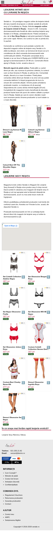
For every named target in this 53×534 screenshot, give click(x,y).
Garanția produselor (13, 501)
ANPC (7, 517)
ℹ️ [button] (23, 130)
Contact (8, 504)
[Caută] (44, 2)
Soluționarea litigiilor (13, 520)
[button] (22, 106)
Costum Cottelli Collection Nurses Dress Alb (38, 349)
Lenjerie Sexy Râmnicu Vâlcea (14, 435)
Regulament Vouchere (13, 495)
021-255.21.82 (16, 451)
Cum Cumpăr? (11, 473)
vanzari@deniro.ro (17, 453)
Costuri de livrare (11, 479)
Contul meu (9, 514)
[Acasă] (28, 2)
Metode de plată (11, 476)
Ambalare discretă (12, 482)
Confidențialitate (11, 485)
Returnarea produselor (14, 498)
